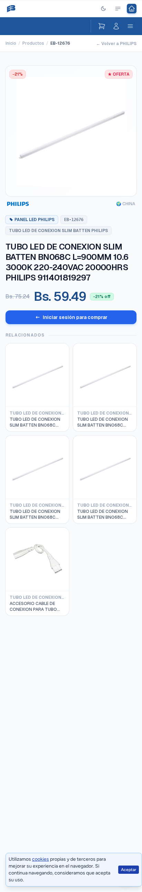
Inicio (11, 43)
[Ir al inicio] (131, 8)
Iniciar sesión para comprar (75, 317)
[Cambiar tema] (103, 8)
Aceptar (128, 869)
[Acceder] (116, 26)
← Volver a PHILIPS (116, 43)
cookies (40, 859)
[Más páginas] (118, 8)
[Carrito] (101, 26)
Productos (33, 43)
